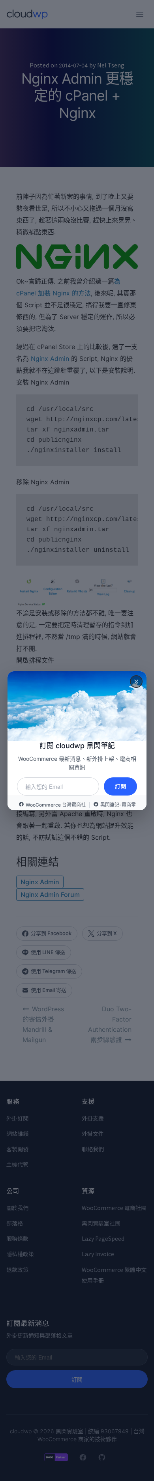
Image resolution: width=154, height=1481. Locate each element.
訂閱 (120, 786)
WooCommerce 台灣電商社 (56, 805)
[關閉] (136, 681)
